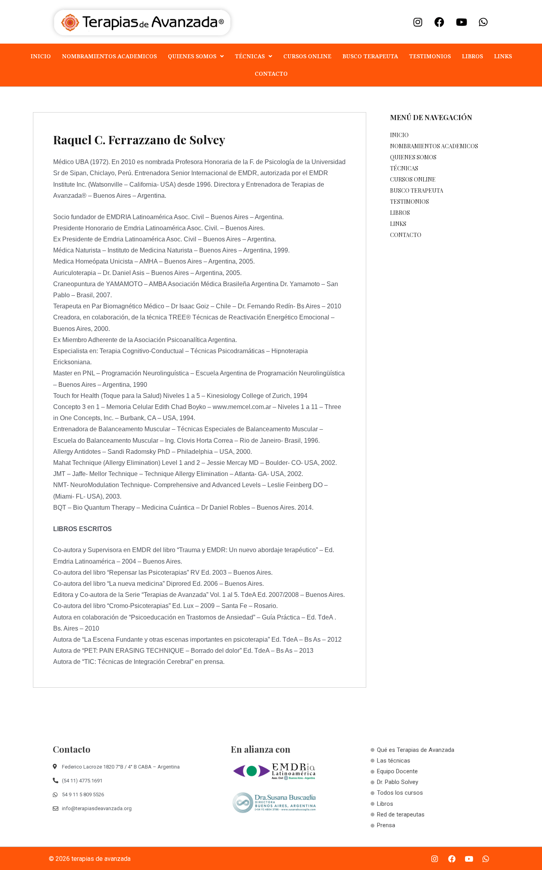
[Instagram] (418, 22)
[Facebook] (440, 22)
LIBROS (472, 56)
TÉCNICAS (250, 56)
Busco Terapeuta (370, 56)
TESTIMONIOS (430, 56)
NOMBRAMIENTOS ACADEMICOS (109, 56)
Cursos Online (307, 56)
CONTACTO (271, 73)
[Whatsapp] (483, 22)
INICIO (41, 56)
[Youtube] (461, 22)
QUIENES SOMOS (192, 56)
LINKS (503, 56)
